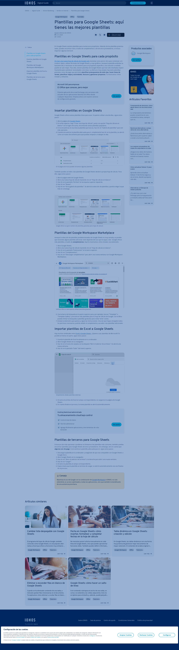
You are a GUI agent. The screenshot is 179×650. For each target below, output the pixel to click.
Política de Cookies (36, 637)
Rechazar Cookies (146, 635)
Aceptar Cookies (16, 640)
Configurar (92, 636)
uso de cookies (21, 637)
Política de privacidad (53, 637)
